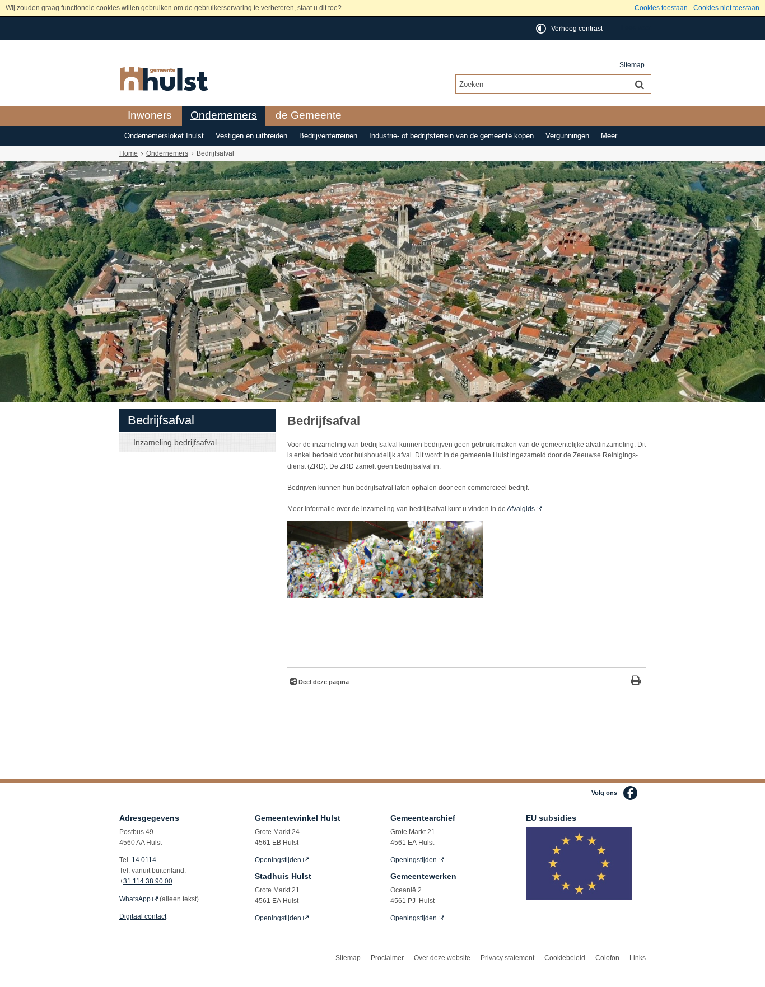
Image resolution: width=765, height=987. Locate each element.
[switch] (570, 28)
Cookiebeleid (564, 958)
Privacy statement (507, 958)
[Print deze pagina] (636, 682)
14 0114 (144, 860)
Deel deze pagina (323, 682)
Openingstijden (278, 860)
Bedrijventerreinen (328, 136)
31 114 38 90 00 (147, 881)
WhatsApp (135, 899)
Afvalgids (521, 509)
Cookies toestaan (661, 8)
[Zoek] (639, 84)
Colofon (607, 958)
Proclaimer (387, 958)
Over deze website (442, 958)
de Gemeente (309, 115)
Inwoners (150, 115)
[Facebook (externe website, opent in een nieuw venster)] (630, 793)
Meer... (612, 136)
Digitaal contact (142, 916)
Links (637, 958)
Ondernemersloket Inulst (164, 136)
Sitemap (632, 65)
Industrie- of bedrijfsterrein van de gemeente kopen (451, 136)
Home (128, 153)
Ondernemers (223, 115)
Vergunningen (567, 136)
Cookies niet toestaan (726, 8)
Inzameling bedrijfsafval (175, 442)
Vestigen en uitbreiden (251, 136)
